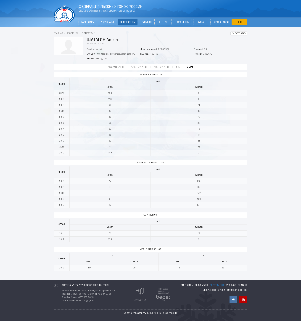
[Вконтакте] (233, 299)
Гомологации (221, 22)
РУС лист (147, 22)
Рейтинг (164, 22)
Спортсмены (127, 22)
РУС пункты (139, 66)
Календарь (87, 22)
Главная (58, 33)
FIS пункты (161, 66)
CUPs (190, 66)
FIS (239, 22)
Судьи (201, 22)
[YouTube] (243, 299)
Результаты (107, 22)
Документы (182, 22)
